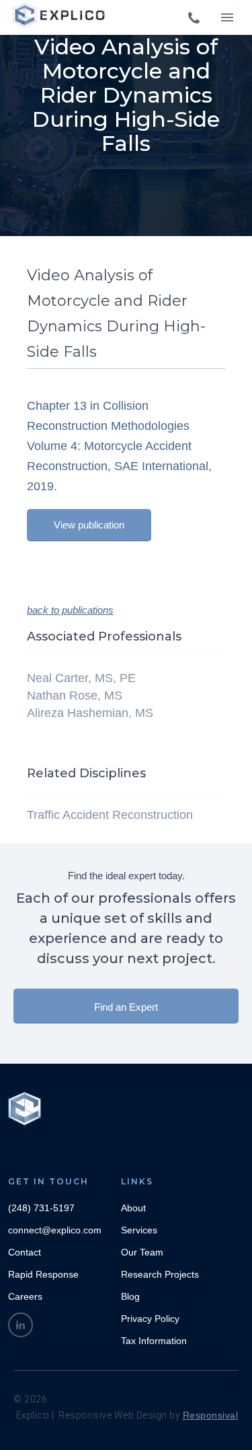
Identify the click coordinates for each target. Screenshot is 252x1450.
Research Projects (160, 1274)
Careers (25, 1296)
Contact (24, 1252)
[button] (227, 17)
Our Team (142, 1252)
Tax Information (154, 1340)
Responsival (211, 1415)
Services (139, 1230)
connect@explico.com (54, 1230)
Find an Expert (126, 1007)
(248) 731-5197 (41, 1208)
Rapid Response (43, 1274)
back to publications (70, 610)
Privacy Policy (150, 1318)
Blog (130, 1296)
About (133, 1208)
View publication (89, 525)
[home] (60, 16)
